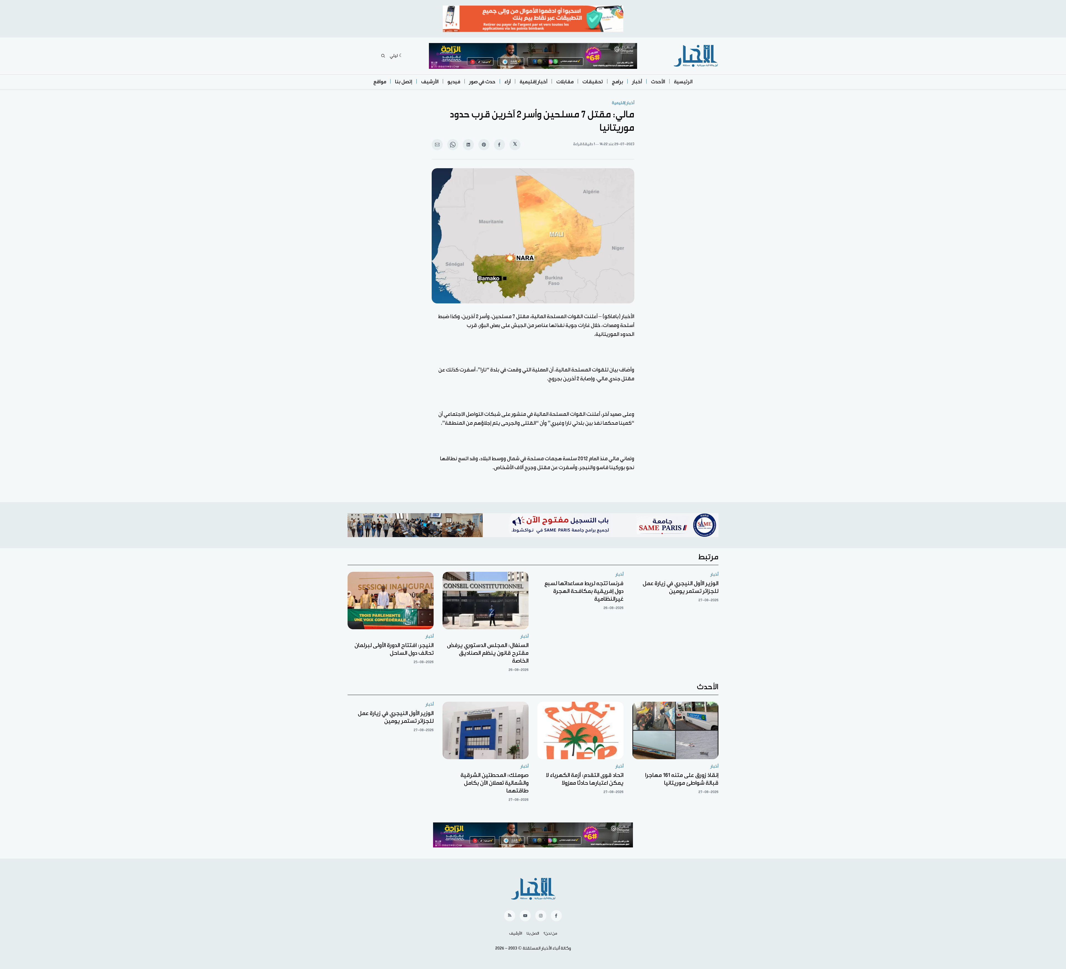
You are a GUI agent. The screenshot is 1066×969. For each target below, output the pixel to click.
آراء (507, 81)
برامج (617, 81)
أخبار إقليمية (533, 81)
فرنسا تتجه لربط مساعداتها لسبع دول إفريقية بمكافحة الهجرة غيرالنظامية (583, 591)
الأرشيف (430, 81)
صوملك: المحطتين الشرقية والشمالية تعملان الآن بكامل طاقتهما (495, 783)
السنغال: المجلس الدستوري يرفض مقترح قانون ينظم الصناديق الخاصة (488, 653)
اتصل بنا (533, 933)
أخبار (637, 81)
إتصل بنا (403, 81)
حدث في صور (482, 81)
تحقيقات (592, 81)
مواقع (379, 81)
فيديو (453, 81)
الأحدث (658, 81)
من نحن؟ (550, 933)
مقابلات (565, 81)
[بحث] (383, 56)
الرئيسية (683, 81)
